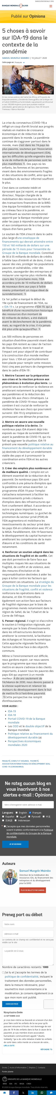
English (23, 812)
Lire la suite (9, 1045)
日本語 (8, 820)
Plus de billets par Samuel (33, 890)
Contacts (41, 1067)
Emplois (32, 1067)
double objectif (34, 726)
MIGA (22, 1083)
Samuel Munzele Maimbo (15, 58)
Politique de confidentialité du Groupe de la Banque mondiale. (29, 833)
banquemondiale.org (44, 1)
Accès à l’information (18, 1067)
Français (18, 62)
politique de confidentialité (21, 976)
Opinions (37, 17)
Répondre (45, 1049)
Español (9, 816)
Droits (4, 1067)
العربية (23, 816)
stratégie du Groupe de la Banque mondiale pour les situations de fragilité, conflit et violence (28, 585)
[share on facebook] (14, 1092)
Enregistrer (12, 1004)
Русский (36, 816)
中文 (48, 816)
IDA (10, 1083)
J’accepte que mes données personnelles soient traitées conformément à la (29, 831)
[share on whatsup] (42, 1092)
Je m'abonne (15, 844)
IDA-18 (12, 715)
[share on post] (23, 1092)
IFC (16, 1083)
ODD (16, 726)
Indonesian (24, 820)
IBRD (5, 1083)
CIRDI (28, 1083)
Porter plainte (7, 1071)
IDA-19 (8, 306)
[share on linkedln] (32, 1092)
